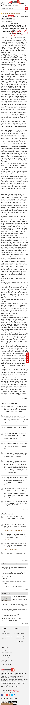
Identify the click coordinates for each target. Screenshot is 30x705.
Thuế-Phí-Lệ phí (7, 549)
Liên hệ (4, 638)
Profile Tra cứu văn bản (7, 636)
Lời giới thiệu (5, 631)
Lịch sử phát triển (6, 633)
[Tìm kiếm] (26, 8)
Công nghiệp (6, 530)
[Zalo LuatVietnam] (4, 695)
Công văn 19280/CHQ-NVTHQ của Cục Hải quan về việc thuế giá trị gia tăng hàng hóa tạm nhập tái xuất (15, 545)
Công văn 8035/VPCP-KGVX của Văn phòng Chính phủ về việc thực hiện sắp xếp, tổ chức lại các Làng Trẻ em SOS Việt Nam (15, 454)
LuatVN (25, 398)
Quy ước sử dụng (6, 655)
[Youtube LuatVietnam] (7, 695)
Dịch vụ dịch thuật (20, 638)
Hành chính (6, 557)
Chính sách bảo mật (6, 657)
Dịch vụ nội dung (19, 641)
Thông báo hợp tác (6, 664)
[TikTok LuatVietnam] (9, 695)
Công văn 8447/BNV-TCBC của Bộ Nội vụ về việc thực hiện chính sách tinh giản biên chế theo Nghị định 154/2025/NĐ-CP (15, 503)
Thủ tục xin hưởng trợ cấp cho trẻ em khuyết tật (13, 586)
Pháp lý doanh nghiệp (20, 636)
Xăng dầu (23, 530)
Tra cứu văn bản (19, 631)
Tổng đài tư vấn (19, 643)
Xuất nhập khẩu (7, 520)
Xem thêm (24, 509)
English (22, 3)
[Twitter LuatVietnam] (12, 695)
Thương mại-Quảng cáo (15, 530)
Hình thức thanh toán (7, 652)
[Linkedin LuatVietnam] (14, 695)
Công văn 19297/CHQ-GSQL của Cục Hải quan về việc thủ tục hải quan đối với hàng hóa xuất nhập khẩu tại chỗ (15, 536)
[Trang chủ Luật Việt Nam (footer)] (14, 670)
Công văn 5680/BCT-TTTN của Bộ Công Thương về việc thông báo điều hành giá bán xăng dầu (15, 526)
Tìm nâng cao (24, 11)
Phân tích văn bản (20, 633)
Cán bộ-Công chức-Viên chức (15, 557)
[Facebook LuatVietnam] (2, 695)
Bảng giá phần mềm (6, 650)
